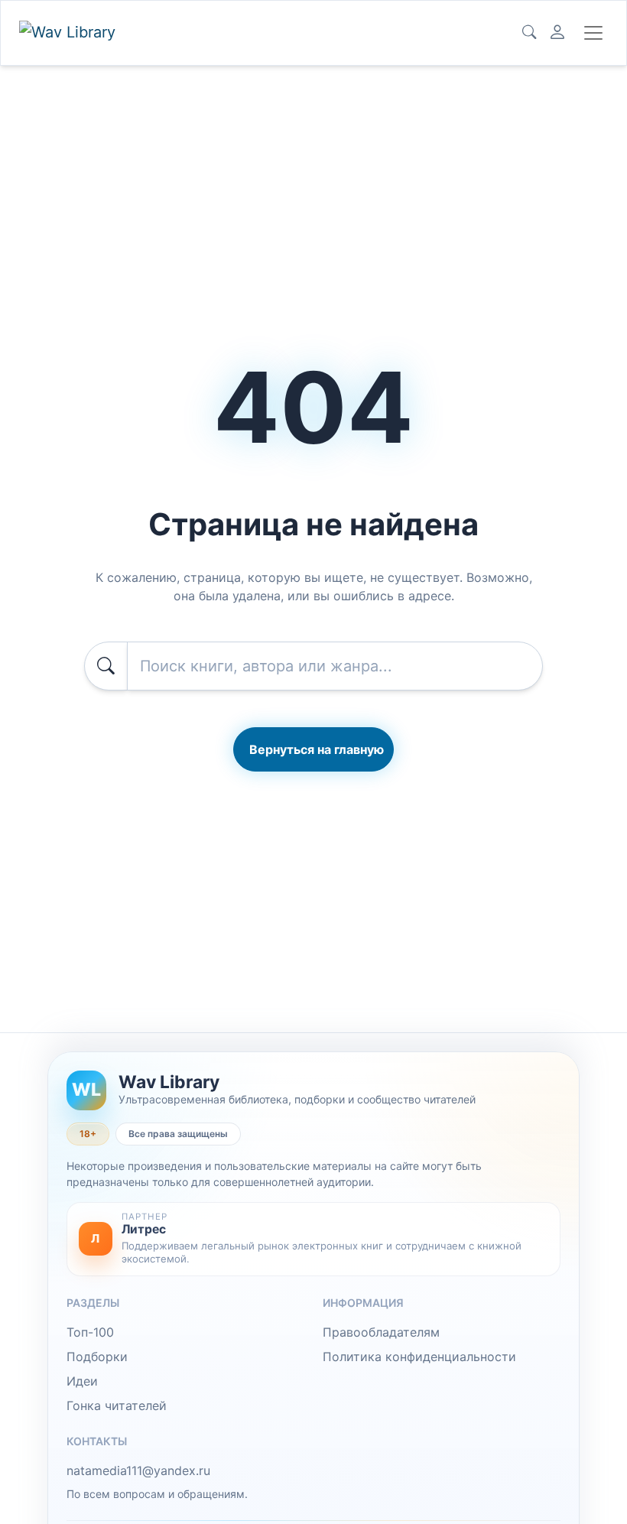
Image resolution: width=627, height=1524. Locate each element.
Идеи (82, 1381)
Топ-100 (90, 1332)
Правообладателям (381, 1332)
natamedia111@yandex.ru (138, 1470)
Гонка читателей (117, 1405)
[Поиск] (529, 33)
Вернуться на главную (316, 749)
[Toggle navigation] (593, 32)
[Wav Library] (69, 33)
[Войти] (557, 33)
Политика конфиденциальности (419, 1356)
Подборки (97, 1356)
